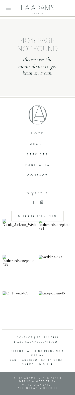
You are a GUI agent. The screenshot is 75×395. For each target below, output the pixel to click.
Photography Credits (37, 388)
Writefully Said (36, 385)
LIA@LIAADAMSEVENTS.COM (37, 342)
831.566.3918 (48, 337)
